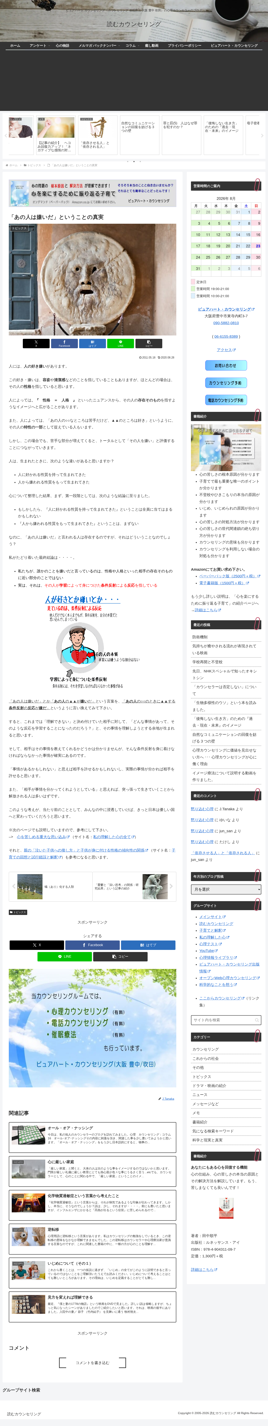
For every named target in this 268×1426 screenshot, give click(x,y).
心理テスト (208, 944)
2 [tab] (134, 161)
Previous (6, 136)
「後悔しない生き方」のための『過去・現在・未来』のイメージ (222, 722)
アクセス (224, 350)
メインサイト (210, 917)
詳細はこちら (206, 610)
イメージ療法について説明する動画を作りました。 (224, 776)
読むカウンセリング (216, 924)
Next (262, 136)
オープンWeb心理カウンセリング (227, 978)
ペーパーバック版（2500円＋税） (228, 576)
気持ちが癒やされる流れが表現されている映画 (224, 649)
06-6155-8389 (226, 336)
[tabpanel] (29, 135)
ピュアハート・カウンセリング (224, 309)
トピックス (19, 912)
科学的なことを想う (216, 985)
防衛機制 (199, 637)
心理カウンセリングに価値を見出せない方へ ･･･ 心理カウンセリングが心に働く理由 (224, 757)
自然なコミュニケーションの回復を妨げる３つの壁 (224, 737)
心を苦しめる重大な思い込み (41, 837)
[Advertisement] (134, 81)
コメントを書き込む (93, 1363)
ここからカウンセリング (220, 998)
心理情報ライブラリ (216, 958)
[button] (148, 343)
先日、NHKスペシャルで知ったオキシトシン (224, 674)
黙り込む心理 (202, 809)
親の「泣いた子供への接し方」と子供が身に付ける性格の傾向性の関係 (84, 850)
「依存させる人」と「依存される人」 (223, 853)
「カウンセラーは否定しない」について (224, 690)
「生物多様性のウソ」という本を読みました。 (224, 706)
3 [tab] (140, 161)
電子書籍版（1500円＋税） (222, 583)
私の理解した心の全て (112, 837)
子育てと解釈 (210, 930)
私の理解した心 (212, 937)
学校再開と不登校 (207, 662)
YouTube (206, 951)
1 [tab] (128, 161)
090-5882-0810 (226, 323)
